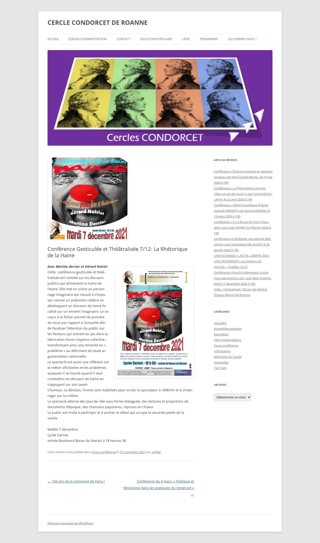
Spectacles (221, 362)
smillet (156, 452)
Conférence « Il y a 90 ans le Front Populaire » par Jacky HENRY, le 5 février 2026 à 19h (242, 227)
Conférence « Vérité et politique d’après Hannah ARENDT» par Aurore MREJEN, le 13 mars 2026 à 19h (242, 210)
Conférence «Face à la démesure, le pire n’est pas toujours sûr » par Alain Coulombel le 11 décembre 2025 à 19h (243, 278)
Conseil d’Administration (87, 39)
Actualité (220, 323)
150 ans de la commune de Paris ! (76, 481)
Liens (186, 39)
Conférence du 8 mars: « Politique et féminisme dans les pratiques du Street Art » (158, 488)
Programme (209, 39)
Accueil (53, 39)
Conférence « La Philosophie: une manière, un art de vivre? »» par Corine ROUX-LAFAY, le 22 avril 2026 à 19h (243, 194)
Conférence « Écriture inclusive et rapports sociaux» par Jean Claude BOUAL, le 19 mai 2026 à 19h (243, 177)
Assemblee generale (228, 329)
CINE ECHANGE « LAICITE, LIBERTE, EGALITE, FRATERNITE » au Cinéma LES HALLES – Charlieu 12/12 (241, 261)
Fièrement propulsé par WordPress (70, 523)
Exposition (221, 334)
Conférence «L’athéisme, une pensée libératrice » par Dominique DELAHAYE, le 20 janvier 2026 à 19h (242, 244)
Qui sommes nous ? (242, 39)
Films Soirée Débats (227, 340)
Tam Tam (220, 368)
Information (222, 351)
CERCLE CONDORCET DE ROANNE (98, 22)
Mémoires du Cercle (228, 357)
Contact (123, 39)
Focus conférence (104, 452)
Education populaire (156, 39)
